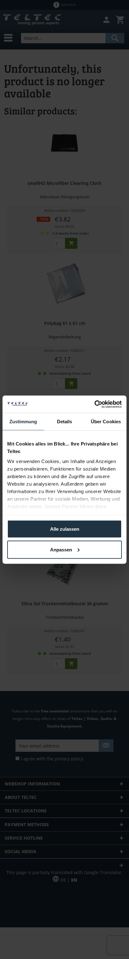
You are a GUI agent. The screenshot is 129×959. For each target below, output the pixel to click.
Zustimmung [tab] (23, 421)
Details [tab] (64, 421)
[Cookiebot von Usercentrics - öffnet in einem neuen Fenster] (94, 404)
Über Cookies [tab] (106, 421)
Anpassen (61, 549)
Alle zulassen (64, 529)
